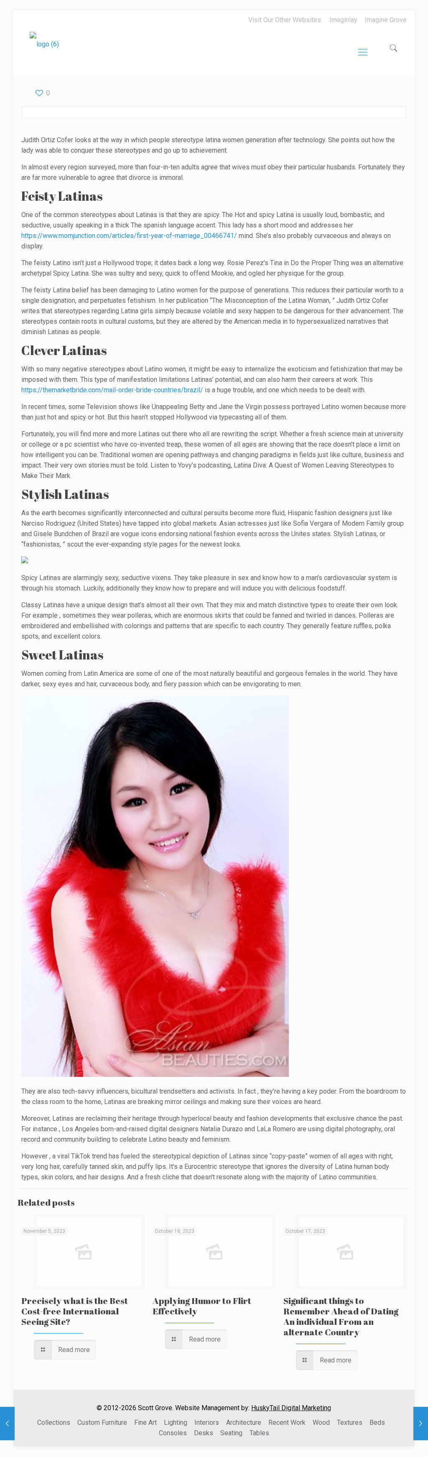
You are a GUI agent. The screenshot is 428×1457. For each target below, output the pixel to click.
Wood (321, 1422)
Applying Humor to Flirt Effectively (202, 1306)
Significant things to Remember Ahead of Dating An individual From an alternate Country (340, 1316)
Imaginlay (343, 20)
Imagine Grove (385, 20)
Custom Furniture (102, 1422)
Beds (377, 1422)
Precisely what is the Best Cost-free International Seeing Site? (74, 1311)
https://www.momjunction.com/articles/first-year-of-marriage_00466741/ (129, 236)
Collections (53, 1422)
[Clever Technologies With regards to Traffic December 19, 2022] (420, 1423)
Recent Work (287, 1422)
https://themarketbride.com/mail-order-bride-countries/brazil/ (112, 390)
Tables (259, 1433)
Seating (231, 1433)
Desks (203, 1433)
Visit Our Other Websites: (285, 20)
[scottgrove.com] (44, 50)
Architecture (243, 1422)
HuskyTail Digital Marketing (291, 1408)
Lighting (175, 1422)
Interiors (206, 1422)
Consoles (173, 1433)
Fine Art (145, 1422)
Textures (349, 1422)
